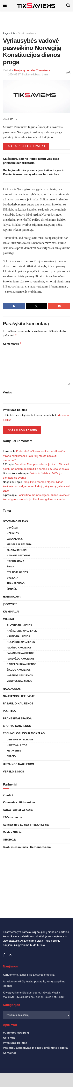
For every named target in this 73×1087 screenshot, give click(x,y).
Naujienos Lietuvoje (19, 696)
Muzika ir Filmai (17, 550)
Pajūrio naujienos (19, 647)
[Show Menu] (5, 5)
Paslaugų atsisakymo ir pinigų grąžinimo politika (35, 1047)
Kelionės (13, 533)
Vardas (7, 392)
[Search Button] (68, 5)
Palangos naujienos (20, 653)
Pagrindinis (9, 33)
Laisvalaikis (15, 538)
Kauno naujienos (18, 636)
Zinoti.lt (8, 795)
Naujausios (12, 688)
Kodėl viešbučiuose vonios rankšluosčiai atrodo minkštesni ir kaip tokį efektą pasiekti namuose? (34, 456)
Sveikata (12, 578)
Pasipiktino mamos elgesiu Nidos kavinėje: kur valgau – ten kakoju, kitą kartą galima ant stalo (36, 486)
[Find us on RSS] (10, 955)
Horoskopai (12, 596)
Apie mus (9, 1037)
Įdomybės (10, 604)
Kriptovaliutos (17, 745)
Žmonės (12, 589)
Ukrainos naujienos (18, 764)
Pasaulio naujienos (18, 703)
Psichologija (15, 561)
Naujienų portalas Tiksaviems (32, 70)
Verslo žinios (13, 771)
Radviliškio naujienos (21, 664)
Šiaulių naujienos (19, 669)
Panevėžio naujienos (20, 658)
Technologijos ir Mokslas (24, 733)
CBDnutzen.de (12, 817)
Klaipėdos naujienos (21, 642)
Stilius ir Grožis (17, 572)
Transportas (16, 583)
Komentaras (12, 343)
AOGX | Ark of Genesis (18, 809)
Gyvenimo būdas (15, 521)
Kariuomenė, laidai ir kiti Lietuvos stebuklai (29, 974)
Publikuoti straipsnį (16, 1032)
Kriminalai (11, 611)
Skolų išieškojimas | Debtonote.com (27, 846)
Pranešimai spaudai (18, 718)
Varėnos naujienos (20, 675)
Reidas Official (12, 832)
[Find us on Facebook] (4, 955)
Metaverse (14, 750)
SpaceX (11, 756)
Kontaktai (9, 1052)
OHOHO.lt (9, 839)
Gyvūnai (12, 527)
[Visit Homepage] (36, 5)
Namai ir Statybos (18, 555)
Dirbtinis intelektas (20, 739)
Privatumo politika (15, 409)
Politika (9, 710)
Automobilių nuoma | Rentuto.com (26, 824)
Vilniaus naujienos (19, 681)
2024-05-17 (14, 74)
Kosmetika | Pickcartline (19, 802)
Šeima (10, 566)
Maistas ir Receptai (19, 544)
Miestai (8, 618)
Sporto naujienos (27, 33)
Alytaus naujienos (19, 625)
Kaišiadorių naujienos (22, 631)
